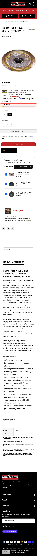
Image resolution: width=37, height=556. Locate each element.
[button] (3, 4)
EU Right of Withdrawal (18, 552)
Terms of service (29, 549)
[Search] (30, 4)
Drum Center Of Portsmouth (20, 545)
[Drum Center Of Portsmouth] (18, 4)
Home (4, 21)
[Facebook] (3, 228)
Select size (5, 111)
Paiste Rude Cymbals (13, 217)
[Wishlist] (33, 2)
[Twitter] (8, 228)
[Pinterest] (12, 228)
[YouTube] (13, 526)
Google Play (28, 16)
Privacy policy (17, 549)
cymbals (28, 220)
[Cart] (33, 6)
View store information (17, 131)
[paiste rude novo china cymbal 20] (18, 60)
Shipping (4, 86)
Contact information (24, 550)
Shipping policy (11, 550)
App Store (11, 16)
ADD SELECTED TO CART (23, 167)
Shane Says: (18, 211)
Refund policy (7, 549)
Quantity (5, 121)
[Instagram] (10, 526)
